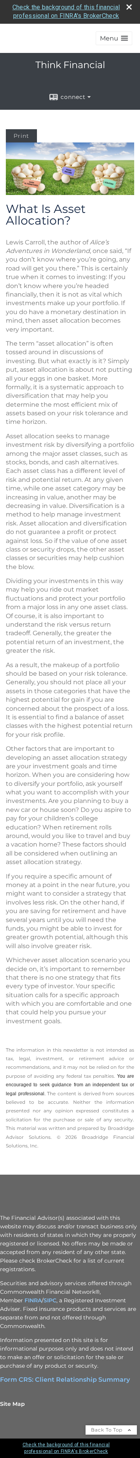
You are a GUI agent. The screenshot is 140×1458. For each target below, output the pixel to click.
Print (21, 135)
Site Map (12, 1403)
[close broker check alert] (129, 7)
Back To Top (107, 1430)
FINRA (33, 1300)
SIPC (50, 1300)
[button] (114, 38)
